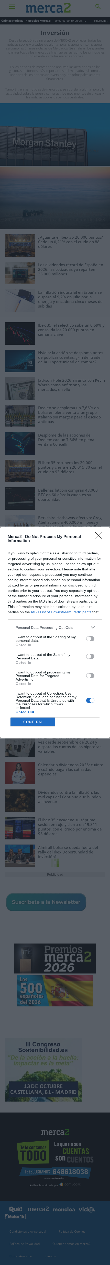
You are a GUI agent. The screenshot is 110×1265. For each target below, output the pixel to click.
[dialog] (55, 632)
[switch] (90, 638)
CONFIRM (32, 722)
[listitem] (55, 627)
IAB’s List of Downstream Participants (61, 612)
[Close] (100, 537)
